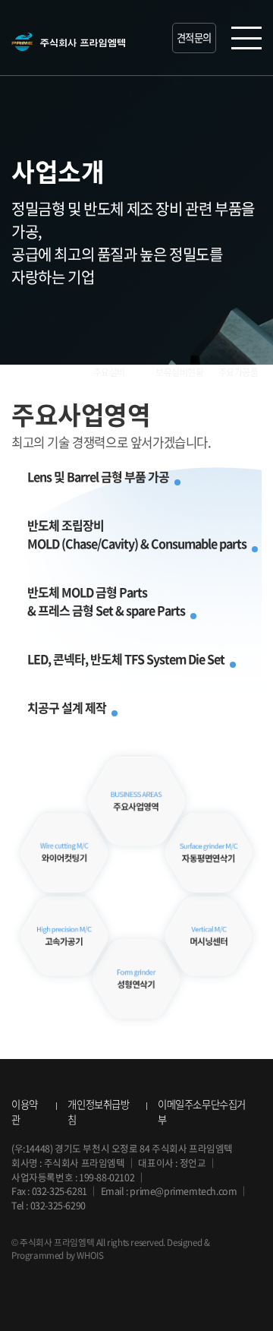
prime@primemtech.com (183, 1191)
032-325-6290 (58, 1205)
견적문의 (194, 37)
